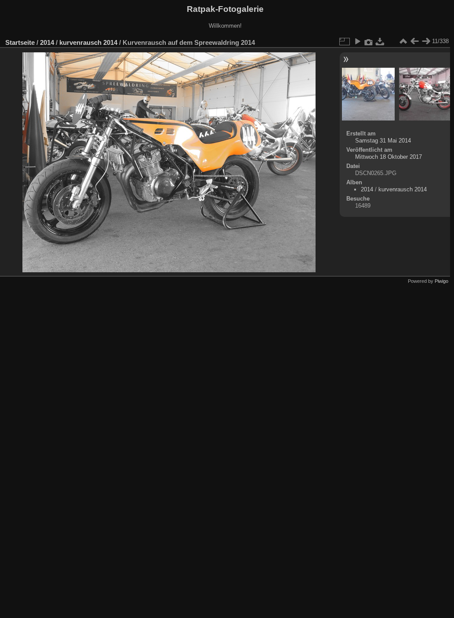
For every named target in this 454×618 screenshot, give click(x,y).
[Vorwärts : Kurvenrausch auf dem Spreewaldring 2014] (426, 41)
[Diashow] (357, 41)
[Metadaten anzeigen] (368, 41)
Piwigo (441, 281)
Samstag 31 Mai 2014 (383, 140)
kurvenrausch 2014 (88, 42)
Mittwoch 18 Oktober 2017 (388, 157)
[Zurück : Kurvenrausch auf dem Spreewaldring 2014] (414, 41)
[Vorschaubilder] (403, 41)
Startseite (20, 42)
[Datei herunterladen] (380, 41)
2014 (47, 42)
